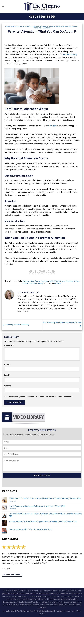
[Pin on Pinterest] (48, 272)
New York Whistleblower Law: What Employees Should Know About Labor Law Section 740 (45, 515)
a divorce (52, 126)
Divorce (22, 26)
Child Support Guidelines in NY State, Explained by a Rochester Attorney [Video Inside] (45, 498)
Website (7, 386)
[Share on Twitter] (40, 272)
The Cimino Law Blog (42, 28)
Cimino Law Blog (12, 26)
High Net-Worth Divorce (45, 26)
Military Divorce (71, 26)
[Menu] (3, 6)
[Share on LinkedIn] (53, 272)
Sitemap (60, 611)
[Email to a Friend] (44, 272)
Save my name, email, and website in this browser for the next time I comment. (40, 397)
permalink (57, 283)
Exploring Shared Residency (17, 325)
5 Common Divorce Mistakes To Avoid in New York (30, 529)
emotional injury (70, 54)
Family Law (30, 26)
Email (7, 375)
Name (7, 365)
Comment (9, 345)
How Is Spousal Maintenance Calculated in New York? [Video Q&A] (37, 506)
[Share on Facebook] (35, 272)
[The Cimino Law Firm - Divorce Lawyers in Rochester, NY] (42, 6)
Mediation (60, 26)
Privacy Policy (69, 611)
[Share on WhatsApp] (31, 272)
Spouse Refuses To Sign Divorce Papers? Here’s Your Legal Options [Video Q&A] (43, 521)
